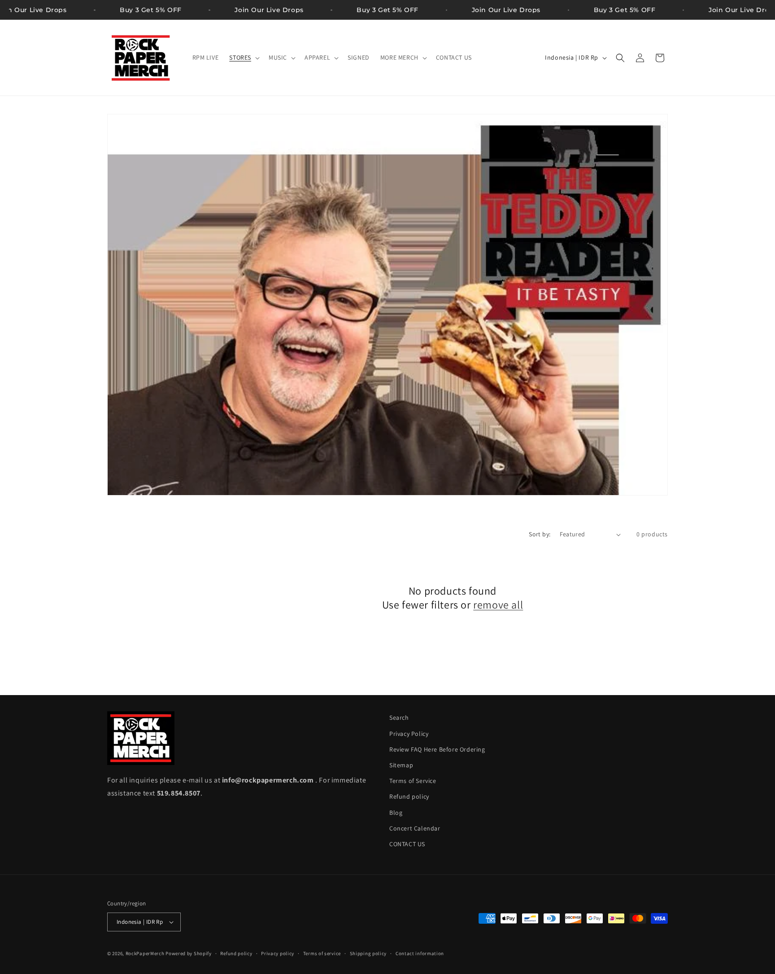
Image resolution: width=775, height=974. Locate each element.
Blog (395, 813)
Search (399, 717)
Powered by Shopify (188, 953)
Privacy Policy (408, 734)
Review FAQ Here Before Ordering (437, 749)
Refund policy (409, 796)
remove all (498, 605)
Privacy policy (277, 953)
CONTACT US (407, 844)
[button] (243, 57)
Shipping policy (368, 953)
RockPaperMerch (145, 953)
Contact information (420, 953)
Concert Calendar (414, 828)
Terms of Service (412, 781)
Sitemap (401, 765)
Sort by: (539, 534)
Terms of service (322, 953)
